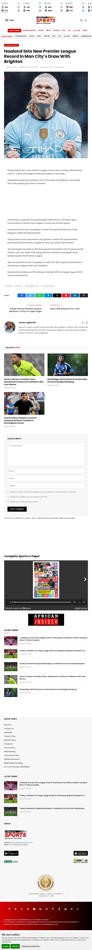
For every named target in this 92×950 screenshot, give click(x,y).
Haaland (18, 286)
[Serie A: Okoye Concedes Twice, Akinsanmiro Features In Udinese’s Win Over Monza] (24, 364)
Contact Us (9, 728)
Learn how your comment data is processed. (56, 518)
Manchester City (31, 286)
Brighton (8, 286)
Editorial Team (10, 740)
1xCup (41, 30)
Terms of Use (9, 736)
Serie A (86, 30)
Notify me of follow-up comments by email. (28, 497)
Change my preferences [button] (31, 946)
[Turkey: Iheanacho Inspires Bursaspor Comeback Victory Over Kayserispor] (10, 666)
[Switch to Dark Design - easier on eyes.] (85, 20)
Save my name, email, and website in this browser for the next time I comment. (43, 492)
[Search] (81, 20)
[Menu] (9, 20)
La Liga (76, 30)
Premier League (48, 286)
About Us (8, 725)
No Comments (47, 67)
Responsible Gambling (13, 763)
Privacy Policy (9, 748)
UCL (64, 30)
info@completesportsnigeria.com (21, 842)
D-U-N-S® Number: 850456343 (17, 767)
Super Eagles (29, 30)
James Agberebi (27, 322)
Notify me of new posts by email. (24, 502)
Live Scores (14, 30)
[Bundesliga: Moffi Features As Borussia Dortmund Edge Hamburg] (68, 364)
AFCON (56, 30)
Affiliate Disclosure (12, 759)
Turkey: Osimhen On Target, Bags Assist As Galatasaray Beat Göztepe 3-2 (52, 650)
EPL (69, 30)
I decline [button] (15, 946)
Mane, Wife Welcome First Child (64, 308)
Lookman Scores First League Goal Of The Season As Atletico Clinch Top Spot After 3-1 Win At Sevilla (53, 639)
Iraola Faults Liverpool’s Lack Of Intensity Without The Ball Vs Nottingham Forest (20, 420)
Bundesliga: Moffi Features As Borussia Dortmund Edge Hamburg (67, 380)
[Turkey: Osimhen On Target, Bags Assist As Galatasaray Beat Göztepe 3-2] (10, 653)
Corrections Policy (11, 755)
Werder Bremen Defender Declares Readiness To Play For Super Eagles (25, 310)
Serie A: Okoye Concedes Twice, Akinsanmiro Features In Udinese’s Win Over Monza (24, 382)
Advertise (8, 732)
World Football (11, 45)
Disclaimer (8, 744)
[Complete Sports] (46, 20)
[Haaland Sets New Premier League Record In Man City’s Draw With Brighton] (46, 157)
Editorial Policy (10, 751)
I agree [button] (6, 946)
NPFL (48, 30)
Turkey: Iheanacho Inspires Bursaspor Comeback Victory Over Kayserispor (52, 663)
